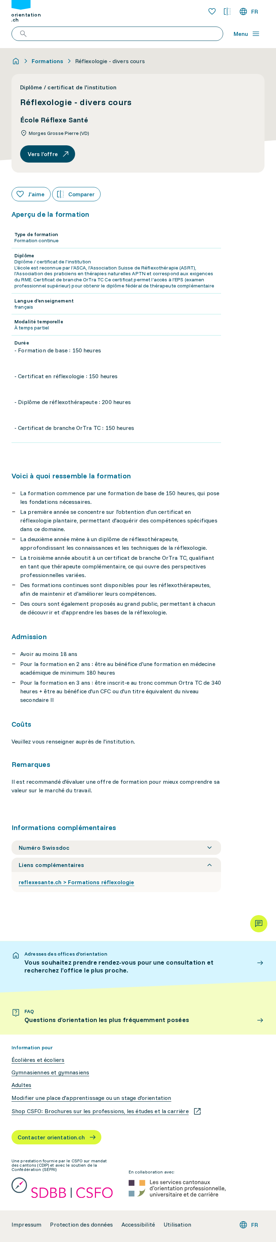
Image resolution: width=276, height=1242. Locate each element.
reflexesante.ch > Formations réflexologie (76, 882)
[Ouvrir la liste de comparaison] (227, 11)
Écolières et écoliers (38, 1059)
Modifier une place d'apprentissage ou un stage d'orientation (91, 1098)
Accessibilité (138, 1224)
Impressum (26, 1224)
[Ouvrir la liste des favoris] (212, 11)
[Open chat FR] (258, 923)
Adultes (21, 1085)
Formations (48, 61)
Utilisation (177, 1224)
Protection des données (81, 1224)
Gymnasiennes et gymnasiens (50, 1072)
